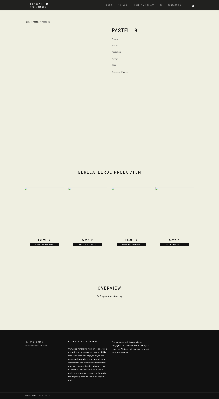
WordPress (46, 395)
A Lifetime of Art (144, 5)
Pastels (35, 21)
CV (161, 5)
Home (109, 5)
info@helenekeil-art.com (36, 345)
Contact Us (174, 5)
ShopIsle (28, 395)
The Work (123, 5)
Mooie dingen (38, 7)
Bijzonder (38, 4)
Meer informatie (44, 244)
